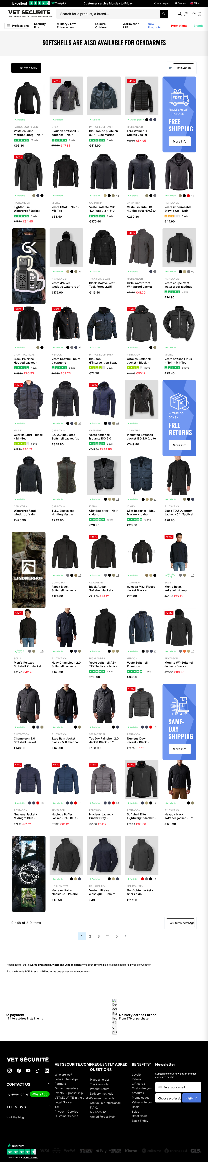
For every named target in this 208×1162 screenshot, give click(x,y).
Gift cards (138, 1083)
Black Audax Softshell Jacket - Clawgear (101, 590)
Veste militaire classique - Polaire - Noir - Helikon (66, 894)
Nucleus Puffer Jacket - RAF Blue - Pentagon (65, 818)
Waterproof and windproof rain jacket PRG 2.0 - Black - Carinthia (25, 516)
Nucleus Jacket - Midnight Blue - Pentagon (26, 818)
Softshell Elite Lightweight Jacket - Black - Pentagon (141, 818)
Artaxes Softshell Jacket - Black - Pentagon (139, 362)
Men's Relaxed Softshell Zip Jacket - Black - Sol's (27, 666)
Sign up (191, 1098)
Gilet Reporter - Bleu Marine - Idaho (141, 512)
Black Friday (140, 1120)
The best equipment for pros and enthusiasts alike (30, 16)
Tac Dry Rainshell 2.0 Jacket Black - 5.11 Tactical (104, 742)
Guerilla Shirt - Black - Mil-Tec (28, 436)
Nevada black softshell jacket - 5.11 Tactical (179, 818)
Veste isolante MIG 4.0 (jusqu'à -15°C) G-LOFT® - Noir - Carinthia (102, 212)
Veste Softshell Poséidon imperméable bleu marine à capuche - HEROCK (140, 670)
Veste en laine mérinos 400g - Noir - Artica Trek (28, 134)
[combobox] (169, 1098)
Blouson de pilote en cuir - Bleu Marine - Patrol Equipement (103, 134)
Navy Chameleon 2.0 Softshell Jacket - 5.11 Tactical (66, 666)
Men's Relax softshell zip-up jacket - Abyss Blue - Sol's (179, 592)
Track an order (99, 1084)
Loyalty (137, 1074)
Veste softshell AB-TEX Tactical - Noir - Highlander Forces (103, 666)
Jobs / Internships (66, 1079)
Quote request (162, 3)
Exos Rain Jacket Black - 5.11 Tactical (65, 740)
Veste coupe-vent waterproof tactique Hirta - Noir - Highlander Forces (178, 288)
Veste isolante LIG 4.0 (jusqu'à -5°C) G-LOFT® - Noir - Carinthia (141, 212)
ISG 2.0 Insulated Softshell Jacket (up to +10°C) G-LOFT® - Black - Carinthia (66, 440)
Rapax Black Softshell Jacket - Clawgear (64, 590)
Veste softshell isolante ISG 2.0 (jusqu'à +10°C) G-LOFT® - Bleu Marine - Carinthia (103, 442)
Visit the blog (15, 1117)
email (15, 1094)
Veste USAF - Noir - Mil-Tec (65, 208)
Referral (137, 1079)
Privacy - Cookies (66, 1111)
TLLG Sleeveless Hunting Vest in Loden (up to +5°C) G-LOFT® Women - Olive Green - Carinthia (65, 520)
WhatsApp (40, 1094)
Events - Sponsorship (69, 1093)
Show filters (28, 68)
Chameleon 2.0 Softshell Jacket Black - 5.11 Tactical (27, 742)
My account (98, 1112)
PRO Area (180, 3)
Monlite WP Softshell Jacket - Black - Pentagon (179, 666)
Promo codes (140, 1097)
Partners (60, 1083)
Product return (99, 1089)
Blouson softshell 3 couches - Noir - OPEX (65, 134)
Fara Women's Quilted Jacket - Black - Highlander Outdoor (140, 136)
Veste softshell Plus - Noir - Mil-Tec (178, 360)
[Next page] (125, 936)
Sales (135, 1111)
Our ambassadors (66, 1088)
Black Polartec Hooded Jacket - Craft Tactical (25, 362)
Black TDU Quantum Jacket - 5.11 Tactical (179, 512)
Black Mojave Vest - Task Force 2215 (103, 284)
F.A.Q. (94, 1107)
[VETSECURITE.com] (30, 1059)
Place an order (99, 1079)
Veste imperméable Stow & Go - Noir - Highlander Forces (178, 210)
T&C (57, 1107)
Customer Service (66, 1116)
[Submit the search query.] (164, 14)
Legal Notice (63, 1102)
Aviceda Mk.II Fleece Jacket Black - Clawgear (141, 590)
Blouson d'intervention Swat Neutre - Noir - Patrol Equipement (103, 364)
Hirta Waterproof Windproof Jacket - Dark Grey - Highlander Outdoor (141, 288)
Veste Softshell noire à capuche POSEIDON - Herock (66, 362)
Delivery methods (101, 1093)
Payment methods (102, 1098)
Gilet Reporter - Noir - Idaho (103, 512)
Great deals (139, 1116)
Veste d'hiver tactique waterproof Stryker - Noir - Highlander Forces (65, 288)
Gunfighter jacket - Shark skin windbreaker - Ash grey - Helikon (140, 896)
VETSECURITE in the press (72, 1097)
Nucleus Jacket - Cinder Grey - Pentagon (101, 818)
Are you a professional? (105, 1103)
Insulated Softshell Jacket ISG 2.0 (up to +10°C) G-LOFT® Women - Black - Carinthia (141, 442)
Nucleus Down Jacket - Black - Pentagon (138, 742)
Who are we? (63, 1074)
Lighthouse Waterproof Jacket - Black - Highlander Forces (28, 212)
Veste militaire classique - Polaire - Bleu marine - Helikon (103, 896)
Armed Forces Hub (102, 1116)
